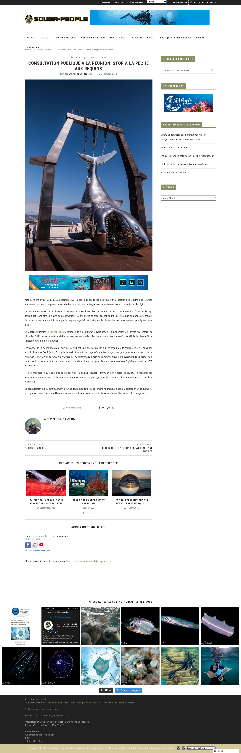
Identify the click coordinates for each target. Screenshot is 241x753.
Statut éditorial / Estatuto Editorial (117, 702)
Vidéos (123, 38)
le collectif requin (56, 331)
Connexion (118, 2)
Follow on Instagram (130, 690)
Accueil (31, 38)
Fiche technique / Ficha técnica (85, 702)
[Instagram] (37, 642)
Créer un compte (135, 2)
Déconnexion (104, 2)
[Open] (21, 626)
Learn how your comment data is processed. (89, 561)
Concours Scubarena (93, 38)
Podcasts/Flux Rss (142, 38)
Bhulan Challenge (65, 38)
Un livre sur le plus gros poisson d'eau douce (184, 164)
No (183, 748)
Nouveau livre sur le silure (174, 147)
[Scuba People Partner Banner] (188, 96)
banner (93, 57)
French (219, 751)
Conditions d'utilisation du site (201, 748)
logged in (43, 536)
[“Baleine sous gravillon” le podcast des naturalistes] (46, 483)
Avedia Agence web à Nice (56, 715)
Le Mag (44, 38)
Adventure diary (78, 57)
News (103, 57)
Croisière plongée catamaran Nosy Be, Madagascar (187, 155)
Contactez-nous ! (179, 2)
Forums (200, 38)
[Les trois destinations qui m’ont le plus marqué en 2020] (131, 483)
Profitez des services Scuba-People (42, 709)
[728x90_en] (88, 277)
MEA (112, 38)
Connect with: (33, 539)
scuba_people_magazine (13, 610)
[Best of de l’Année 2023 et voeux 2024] (88, 483)
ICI (151, 388)
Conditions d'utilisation (57, 702)
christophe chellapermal (81, 73)
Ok (178, 748)
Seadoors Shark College (173, 172)
